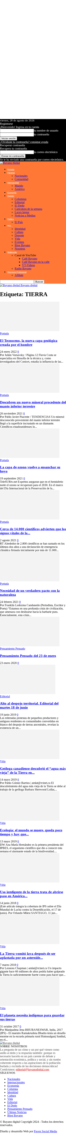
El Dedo (19, 205)
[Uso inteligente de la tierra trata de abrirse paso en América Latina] (29, 881)
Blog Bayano (22, 245)
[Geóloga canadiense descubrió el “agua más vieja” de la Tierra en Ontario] (29, 758)
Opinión (10, 196)
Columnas (20, 199)
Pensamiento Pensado (12, 648)
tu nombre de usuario (46, 130)
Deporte (19, 235)
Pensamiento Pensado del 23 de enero (28, 656)
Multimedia (12, 252)
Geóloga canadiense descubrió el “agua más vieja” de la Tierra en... (33, 771)
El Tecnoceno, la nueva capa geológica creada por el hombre (28, 343)
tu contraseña (41, 134)
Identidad (20, 228)
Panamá (11, 173)
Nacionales (21, 175)
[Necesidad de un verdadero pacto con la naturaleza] (29, 580)
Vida (17, 238)
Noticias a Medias (25, 215)
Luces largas (22, 212)
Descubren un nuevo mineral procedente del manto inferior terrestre (33, 404)
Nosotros (20, 248)
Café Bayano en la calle (36, 261)
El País (19, 222)
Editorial (20, 202)
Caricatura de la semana (28, 208)
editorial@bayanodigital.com (32, 1069)
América (20, 189)
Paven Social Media (45, 1131)
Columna (12, 1089)
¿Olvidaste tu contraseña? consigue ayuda (24, 141)
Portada (10, 169)
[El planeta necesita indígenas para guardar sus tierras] (29, 1004)
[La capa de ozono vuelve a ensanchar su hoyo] (29, 456)
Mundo (19, 185)
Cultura (19, 232)
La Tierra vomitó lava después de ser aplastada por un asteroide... (27, 956)
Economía (11, 193)
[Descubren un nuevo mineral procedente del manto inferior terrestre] (29, 391)
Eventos (19, 242)
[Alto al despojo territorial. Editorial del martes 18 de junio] (27, 693)
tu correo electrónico (46, 152)
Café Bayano (29, 258)
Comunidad (21, 179)
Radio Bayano (23, 268)
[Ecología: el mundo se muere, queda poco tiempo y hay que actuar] (29, 819)
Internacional (13, 183)
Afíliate (19, 275)
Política (10, 219)
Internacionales (16, 1082)
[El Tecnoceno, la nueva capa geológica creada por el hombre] (29, 330)
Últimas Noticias (17, 1112)
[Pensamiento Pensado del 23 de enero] (29, 645)
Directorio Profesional (16, 272)
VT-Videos (28, 265)
